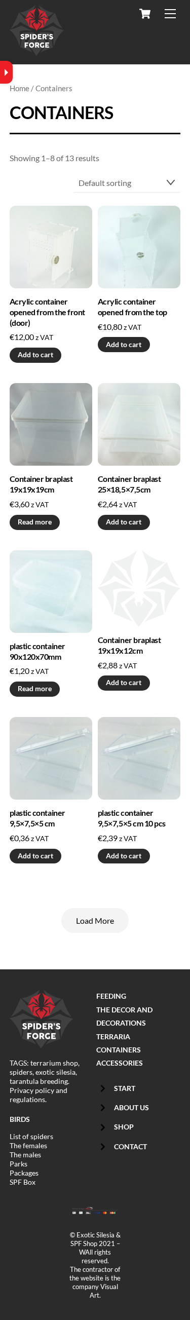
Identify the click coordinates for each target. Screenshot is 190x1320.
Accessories (119, 1063)
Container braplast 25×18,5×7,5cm (129, 484)
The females (28, 1145)
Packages (24, 1172)
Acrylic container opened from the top (132, 306)
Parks (18, 1163)
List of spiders (31, 1136)
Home (19, 88)
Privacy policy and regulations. (38, 1095)
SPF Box (22, 1182)
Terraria (113, 1036)
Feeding (111, 996)
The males (25, 1154)
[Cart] (145, 14)
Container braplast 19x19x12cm (129, 645)
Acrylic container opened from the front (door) (47, 311)
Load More (95, 920)
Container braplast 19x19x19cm (41, 484)
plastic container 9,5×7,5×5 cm (37, 818)
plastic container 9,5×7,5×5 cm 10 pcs (132, 818)
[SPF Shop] (37, 49)
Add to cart (35, 355)
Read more (35, 522)
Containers (118, 1049)
